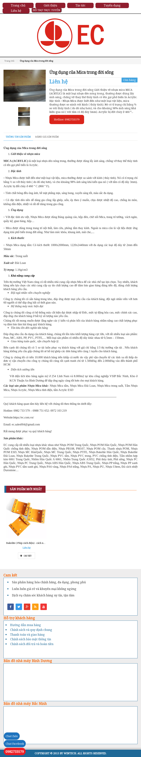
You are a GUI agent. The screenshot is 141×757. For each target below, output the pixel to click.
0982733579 (15, 751)
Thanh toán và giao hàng (27, 635)
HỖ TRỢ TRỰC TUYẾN (46, 10)
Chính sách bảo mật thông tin (30, 639)
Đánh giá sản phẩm (47, 136)
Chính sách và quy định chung (31, 630)
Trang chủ (9, 60)
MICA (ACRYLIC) (15, 160)
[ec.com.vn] (70, 36)
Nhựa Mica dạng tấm (18, 245)
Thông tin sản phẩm (18, 136)
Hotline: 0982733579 (66, 119)
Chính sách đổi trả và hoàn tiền (31, 644)
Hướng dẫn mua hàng (25, 625)
